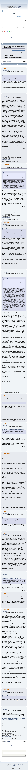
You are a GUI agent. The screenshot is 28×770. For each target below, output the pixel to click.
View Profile (5, 70)
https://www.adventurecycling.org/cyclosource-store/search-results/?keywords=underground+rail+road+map (13, 719)
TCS (5, 395)
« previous (22, 743)
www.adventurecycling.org (6, 159)
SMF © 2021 (14, 765)
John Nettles (7, 222)
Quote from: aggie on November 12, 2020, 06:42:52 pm (11, 578)
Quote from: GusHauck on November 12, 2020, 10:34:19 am (13, 172)
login (16, 6)
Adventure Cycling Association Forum (10, 1)
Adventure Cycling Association (18, 764)
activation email (17, 7)
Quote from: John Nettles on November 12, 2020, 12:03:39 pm (13, 517)
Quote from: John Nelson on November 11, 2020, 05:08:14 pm (13, 400)
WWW (8, 70)
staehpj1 (6, 68)
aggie (5, 533)
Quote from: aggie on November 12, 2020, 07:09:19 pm (11, 695)
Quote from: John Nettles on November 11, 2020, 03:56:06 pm (13, 429)
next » (25, 743)
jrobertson (6, 95)
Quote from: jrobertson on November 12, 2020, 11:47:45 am (12, 228)
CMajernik (6, 708)
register (19, 6)
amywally (10, 38)
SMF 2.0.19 (9, 765)
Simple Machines (19, 765)
